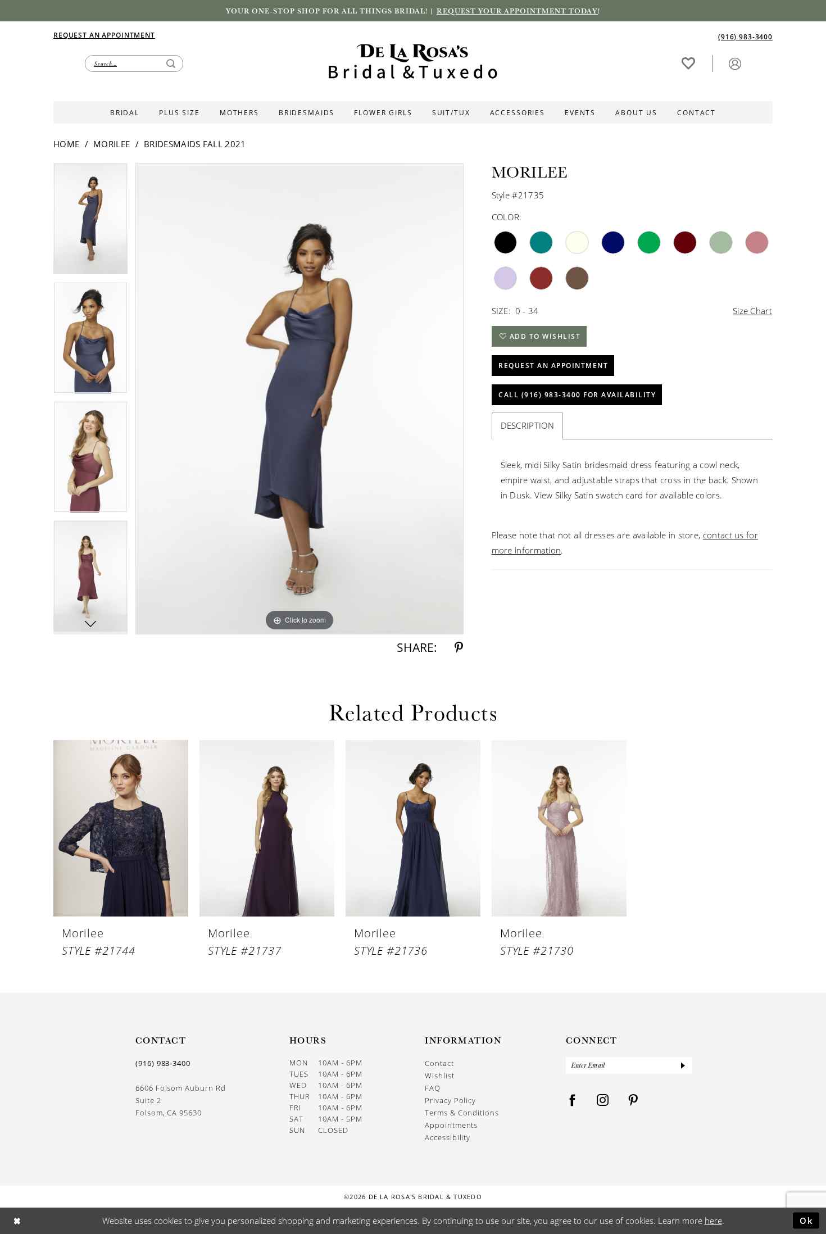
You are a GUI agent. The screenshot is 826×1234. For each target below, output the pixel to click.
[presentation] (120, 828)
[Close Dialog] (17, 1221)
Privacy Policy (450, 1100)
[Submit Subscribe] (683, 1065)
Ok (807, 1220)
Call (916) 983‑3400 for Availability (577, 395)
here (713, 1220)
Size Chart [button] (752, 310)
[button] (735, 63)
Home (66, 143)
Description (527, 425)
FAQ (433, 1088)
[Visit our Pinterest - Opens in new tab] (633, 1101)
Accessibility (447, 1137)
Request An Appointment (553, 365)
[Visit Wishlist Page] (688, 63)
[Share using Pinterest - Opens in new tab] (459, 647)
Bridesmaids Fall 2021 (195, 143)
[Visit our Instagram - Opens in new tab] (603, 1101)
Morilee (111, 143)
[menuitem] (233, 35)
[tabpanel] (90, 222)
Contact (439, 1063)
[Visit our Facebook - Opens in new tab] (572, 1101)
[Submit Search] (170, 63)
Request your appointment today (517, 11)
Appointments (451, 1125)
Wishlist (439, 1075)
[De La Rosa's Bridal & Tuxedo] (413, 61)
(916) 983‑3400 (162, 1063)
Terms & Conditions (462, 1113)
